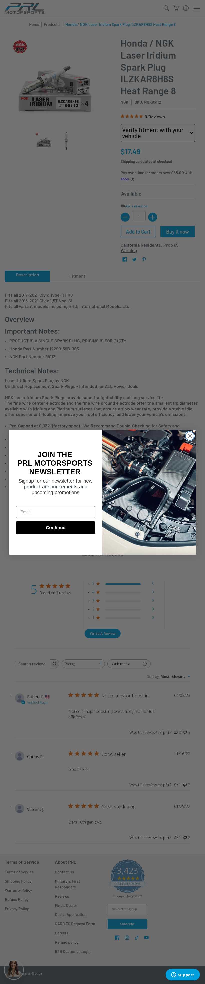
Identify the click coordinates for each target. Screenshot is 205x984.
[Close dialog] (190, 436)
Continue (56, 527)
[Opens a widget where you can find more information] (183, 975)
